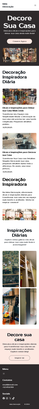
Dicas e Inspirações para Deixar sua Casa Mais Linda (18, 109)
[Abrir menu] (35, 5)
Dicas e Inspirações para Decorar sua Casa (19, 153)
